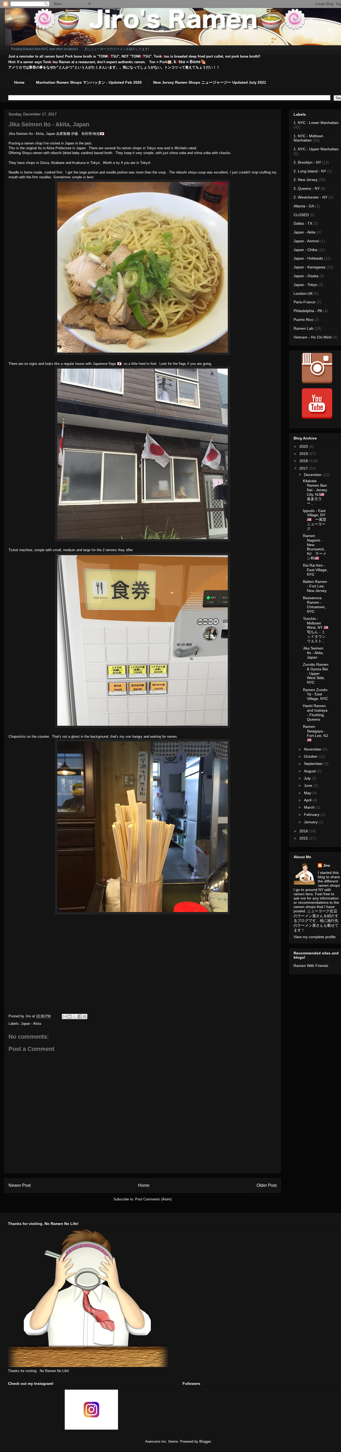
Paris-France (304, 302)
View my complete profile (315, 937)
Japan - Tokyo (305, 285)
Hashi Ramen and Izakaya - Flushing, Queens (315, 712)
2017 (304, 468)
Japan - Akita (31, 1024)
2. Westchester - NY (310, 197)
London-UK (303, 293)
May (308, 793)
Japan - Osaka (306, 276)
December (313, 475)
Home (19, 82)
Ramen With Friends (311, 965)
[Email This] (64, 1016)
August (310, 771)
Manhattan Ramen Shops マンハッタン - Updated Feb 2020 (89, 82)
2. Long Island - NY (310, 171)
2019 (304, 453)
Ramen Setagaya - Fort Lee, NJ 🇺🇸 (315, 733)
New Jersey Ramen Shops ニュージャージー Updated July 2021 (209, 82)
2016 (304, 831)
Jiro (326, 865)
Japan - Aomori (306, 241)
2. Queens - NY (307, 188)
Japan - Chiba (305, 250)
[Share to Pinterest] (84, 1016)
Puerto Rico (303, 319)
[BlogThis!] (69, 1016)
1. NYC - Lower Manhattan (316, 122)
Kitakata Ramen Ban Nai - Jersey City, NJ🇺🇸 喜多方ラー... (315, 492)
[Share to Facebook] (79, 1016)
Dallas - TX (303, 223)
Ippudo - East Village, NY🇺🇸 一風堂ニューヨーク (314, 520)
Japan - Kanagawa (309, 267)
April (308, 800)
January (311, 822)
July (308, 778)
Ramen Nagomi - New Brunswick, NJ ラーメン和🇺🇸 (314, 547)
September (314, 763)
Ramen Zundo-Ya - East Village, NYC (315, 694)
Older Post (267, 1185)
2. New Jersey (306, 180)
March (310, 807)
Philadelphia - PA (308, 311)
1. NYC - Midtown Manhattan (308, 138)
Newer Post (20, 1185)
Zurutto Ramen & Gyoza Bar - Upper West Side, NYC (315, 673)
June (308, 785)
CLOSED (301, 215)
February (312, 814)
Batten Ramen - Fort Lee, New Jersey (315, 586)
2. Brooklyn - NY (307, 162)
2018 (304, 461)
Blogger (205, 1441)
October (311, 756)
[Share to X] (74, 1016)
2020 (304, 446)
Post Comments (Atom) (153, 1199)
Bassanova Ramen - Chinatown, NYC (314, 604)
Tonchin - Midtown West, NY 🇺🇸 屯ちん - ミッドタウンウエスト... (315, 629)
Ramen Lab (303, 328)
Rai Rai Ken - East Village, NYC (315, 569)
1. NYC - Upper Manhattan (316, 149)
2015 (304, 838)
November (313, 749)
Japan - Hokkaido (308, 258)
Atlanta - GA (304, 206)
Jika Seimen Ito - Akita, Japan (313, 652)
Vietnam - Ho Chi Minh (313, 337)
